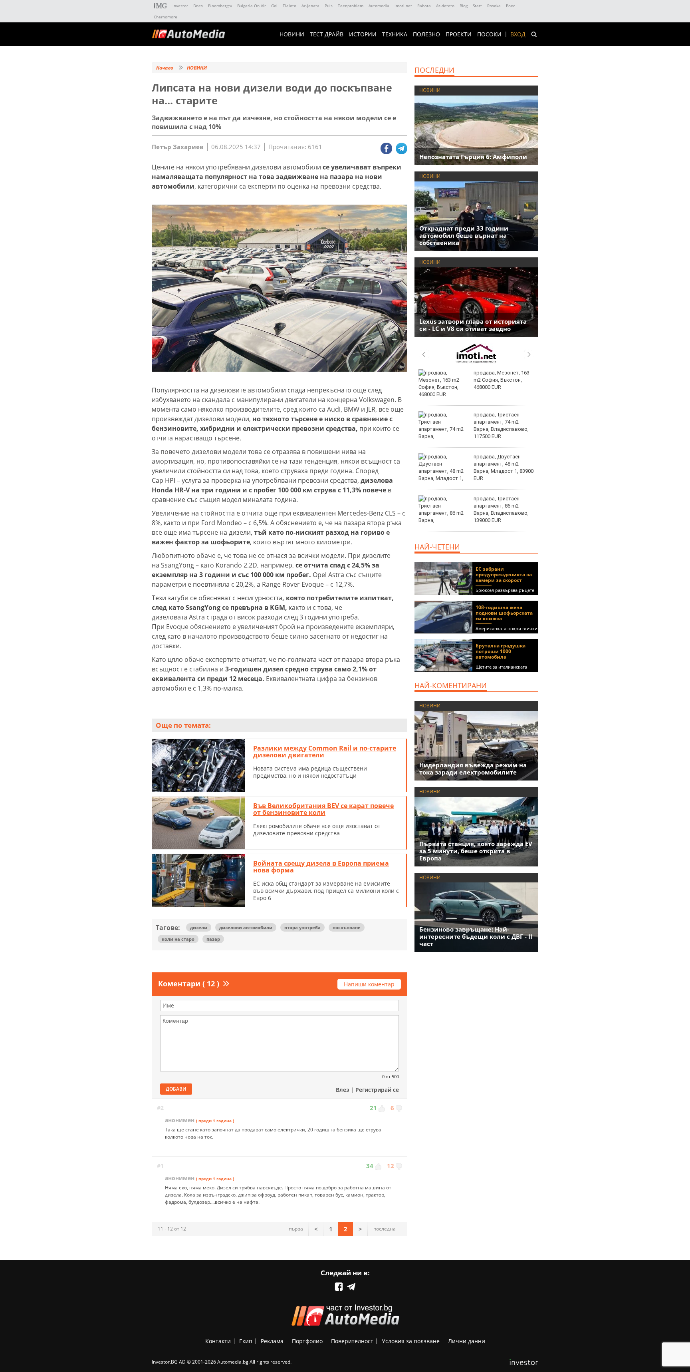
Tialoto (289, 5)
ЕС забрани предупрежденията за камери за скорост (504, 574)
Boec (510, 5)
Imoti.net (403, 5)
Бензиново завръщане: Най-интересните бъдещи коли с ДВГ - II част (475, 936)
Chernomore (165, 17)
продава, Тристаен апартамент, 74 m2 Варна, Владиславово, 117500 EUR (501, 426)
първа (296, 1228)
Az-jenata (310, 5)
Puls (329, 5)
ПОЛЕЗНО (426, 34)
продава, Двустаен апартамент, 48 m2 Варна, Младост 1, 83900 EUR (503, 468)
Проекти (459, 34)
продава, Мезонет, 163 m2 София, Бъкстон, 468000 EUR (501, 380)
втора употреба (302, 927)
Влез (342, 1089)
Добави (176, 1088)
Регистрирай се (377, 1089)
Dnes (198, 5)
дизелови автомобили (245, 927)
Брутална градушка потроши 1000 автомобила (500, 651)
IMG (160, 5)
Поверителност (352, 1341)
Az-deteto (445, 5)
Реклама (272, 1341)
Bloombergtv (220, 5)
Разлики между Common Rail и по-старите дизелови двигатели (324, 752)
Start (477, 5)
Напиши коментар (369, 984)
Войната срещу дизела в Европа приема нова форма (321, 867)
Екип (245, 1341)
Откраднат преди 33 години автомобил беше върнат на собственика (463, 235)
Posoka (494, 5)
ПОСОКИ (489, 34)
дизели (198, 927)
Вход (517, 34)
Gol (274, 5)
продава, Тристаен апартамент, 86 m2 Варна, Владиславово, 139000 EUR (501, 510)
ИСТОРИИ (363, 34)
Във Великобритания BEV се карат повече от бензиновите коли (323, 809)
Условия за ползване (411, 1341)
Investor (180, 5)
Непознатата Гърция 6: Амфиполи (473, 157)
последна (384, 1228)
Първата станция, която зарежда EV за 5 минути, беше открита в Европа (475, 851)
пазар (213, 939)
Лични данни (466, 1341)
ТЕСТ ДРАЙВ (326, 34)
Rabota (424, 5)
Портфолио (307, 1341)
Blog (464, 5)
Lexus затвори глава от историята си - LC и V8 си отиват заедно (473, 325)
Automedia (379, 5)
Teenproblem (350, 5)
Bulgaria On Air (251, 5)
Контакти (218, 1341)
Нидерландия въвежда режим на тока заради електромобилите (473, 768)
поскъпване (347, 927)
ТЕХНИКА (394, 34)
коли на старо (178, 939)
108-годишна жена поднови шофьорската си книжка (504, 613)
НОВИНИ (292, 34)
